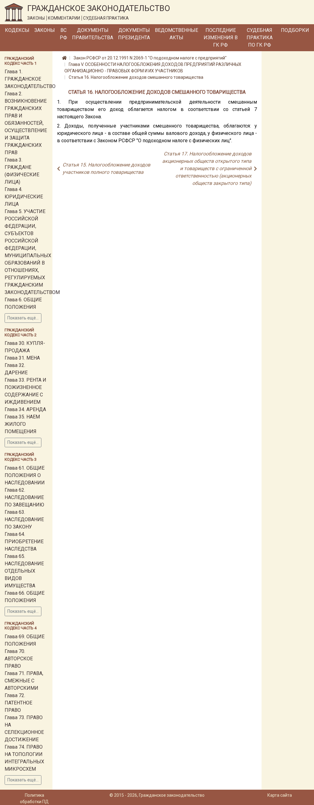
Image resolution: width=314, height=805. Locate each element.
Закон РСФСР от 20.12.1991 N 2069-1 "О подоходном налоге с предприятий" (150, 57)
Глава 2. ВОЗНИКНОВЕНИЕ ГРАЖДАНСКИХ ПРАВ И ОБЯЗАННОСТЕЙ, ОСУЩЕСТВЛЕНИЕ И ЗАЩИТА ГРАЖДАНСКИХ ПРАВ (26, 123)
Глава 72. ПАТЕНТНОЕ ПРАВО (18, 702)
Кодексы (17, 30)
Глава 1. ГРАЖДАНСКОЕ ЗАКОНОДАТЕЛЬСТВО (30, 79)
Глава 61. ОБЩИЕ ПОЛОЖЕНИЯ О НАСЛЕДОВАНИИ (25, 475)
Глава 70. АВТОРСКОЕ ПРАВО (19, 658)
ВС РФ (63, 33)
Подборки (295, 30)
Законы (44, 30)
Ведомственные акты (176, 33)
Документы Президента (134, 33)
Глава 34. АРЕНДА (25, 409)
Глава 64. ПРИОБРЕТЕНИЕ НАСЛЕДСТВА (24, 541)
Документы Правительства (92, 33)
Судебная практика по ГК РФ (260, 37)
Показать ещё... (23, 317)
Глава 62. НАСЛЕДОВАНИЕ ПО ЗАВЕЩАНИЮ (24, 497)
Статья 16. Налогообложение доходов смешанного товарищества (136, 77)
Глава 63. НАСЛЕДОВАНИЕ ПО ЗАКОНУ (24, 519)
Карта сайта (279, 795)
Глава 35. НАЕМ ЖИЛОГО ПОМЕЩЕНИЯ (22, 424)
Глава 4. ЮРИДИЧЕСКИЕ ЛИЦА (24, 196)
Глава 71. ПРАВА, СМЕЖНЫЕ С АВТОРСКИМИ (24, 680)
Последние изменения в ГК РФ (221, 37)
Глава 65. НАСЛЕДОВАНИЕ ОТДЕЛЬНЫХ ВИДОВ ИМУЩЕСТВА (24, 571)
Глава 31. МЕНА (22, 358)
